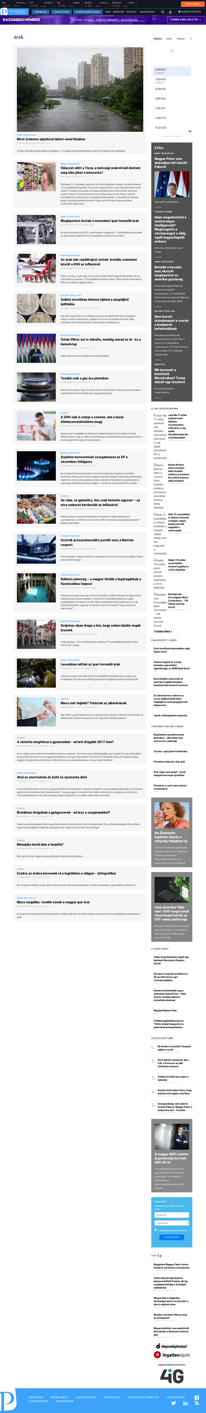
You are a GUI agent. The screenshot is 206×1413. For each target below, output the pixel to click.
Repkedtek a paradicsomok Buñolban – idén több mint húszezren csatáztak (169, 737)
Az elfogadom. (173, 1230)
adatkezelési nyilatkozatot (169, 1230)
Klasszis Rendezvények (88, 12)
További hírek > (163, 631)
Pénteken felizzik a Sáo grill (169, 761)
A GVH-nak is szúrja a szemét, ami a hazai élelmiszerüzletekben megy (92, 419)
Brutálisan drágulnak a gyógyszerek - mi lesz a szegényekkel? (64, 812)
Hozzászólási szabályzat (143, 1397)
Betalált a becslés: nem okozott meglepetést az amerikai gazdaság (169, 273)
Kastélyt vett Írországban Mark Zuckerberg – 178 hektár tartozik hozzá (178, 600)
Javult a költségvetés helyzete (170, 715)
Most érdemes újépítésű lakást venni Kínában (51, 139)
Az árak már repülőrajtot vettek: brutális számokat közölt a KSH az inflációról (99, 262)
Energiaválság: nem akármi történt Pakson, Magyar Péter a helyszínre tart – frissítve (175, 1107)
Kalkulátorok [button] (147, 12)
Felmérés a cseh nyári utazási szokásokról (170, 787)
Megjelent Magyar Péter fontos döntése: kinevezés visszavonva (172, 1266)
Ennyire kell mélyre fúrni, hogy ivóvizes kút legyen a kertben (175, 1092)
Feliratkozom (172, 1237)
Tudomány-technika (163, 212)
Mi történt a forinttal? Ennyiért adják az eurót (174, 1048)
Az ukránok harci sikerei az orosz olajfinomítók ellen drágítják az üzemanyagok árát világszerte (170, 700)
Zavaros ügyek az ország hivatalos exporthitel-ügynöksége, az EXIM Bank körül (172, 665)
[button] (170, 12)
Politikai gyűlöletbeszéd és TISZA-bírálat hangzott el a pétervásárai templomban (169, 1024)
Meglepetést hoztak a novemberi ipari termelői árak (100, 221)
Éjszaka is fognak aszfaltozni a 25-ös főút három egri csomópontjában (171, 977)
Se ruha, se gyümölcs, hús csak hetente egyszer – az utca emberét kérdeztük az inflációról (100, 502)
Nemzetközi (159, 364)
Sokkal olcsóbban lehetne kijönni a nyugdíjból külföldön (95, 302)
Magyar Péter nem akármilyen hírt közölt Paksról (170, 163)
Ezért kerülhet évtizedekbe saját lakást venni (172, 650)
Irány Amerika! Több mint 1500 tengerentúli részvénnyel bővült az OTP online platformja (171, 913)
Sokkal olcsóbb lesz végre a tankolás (173, 1078)
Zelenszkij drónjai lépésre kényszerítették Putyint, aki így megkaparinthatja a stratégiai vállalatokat (171, 1283)
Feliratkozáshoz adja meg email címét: (169, 1207)
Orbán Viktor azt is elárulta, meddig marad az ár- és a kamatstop (101, 342)
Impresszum (36, 1397)
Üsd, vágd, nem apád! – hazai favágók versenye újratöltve (170, 774)
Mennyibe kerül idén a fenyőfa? (41, 844)
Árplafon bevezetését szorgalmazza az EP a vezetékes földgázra (94, 459)
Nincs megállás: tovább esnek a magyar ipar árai (53, 902)
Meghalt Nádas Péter (165, 1010)
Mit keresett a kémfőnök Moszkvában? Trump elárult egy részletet (170, 376)
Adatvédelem (112, 1397)
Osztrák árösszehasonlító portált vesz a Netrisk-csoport (98, 542)
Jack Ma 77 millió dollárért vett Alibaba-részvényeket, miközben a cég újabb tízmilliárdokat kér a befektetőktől (178, 426)
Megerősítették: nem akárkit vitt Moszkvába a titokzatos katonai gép (171, 1331)
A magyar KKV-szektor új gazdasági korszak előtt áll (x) (171, 1158)
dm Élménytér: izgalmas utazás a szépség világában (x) (170, 837)
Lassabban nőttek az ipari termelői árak (91, 664)
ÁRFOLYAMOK (192, 4)
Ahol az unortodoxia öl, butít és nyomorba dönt (52, 777)
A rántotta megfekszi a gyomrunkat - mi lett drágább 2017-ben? (65, 742)
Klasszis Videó (61, 12)
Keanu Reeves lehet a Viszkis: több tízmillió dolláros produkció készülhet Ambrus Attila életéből (178, 472)
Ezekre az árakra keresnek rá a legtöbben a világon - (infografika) (67, 873)
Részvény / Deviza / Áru (164, 311)
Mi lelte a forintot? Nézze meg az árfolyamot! (170, 1316)
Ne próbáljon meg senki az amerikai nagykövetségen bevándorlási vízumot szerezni (171, 682)
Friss (107, 12)
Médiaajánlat (59, 1397)
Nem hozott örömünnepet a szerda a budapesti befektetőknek (171, 323)
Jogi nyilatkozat (86, 1397)
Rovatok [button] (131, 12)
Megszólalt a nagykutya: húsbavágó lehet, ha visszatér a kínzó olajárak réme (171, 1301)
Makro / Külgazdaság (164, 153)
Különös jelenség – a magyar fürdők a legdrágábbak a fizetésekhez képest (101, 581)
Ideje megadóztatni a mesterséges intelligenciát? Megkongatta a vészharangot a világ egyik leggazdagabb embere (170, 229)
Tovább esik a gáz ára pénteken (85, 378)
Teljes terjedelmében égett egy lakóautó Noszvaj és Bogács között (171, 960)
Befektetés (118, 12)
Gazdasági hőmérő (21, 20)
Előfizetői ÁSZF (176, 1397)
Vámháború (41, 12)
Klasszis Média (64, 1401)
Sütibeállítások (38, 1401)
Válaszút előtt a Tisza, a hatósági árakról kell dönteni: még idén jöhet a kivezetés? (101, 170)
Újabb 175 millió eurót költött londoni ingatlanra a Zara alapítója (178, 565)
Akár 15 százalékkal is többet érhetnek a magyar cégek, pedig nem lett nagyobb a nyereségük (179, 522)
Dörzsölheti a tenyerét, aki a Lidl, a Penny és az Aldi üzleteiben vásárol (173, 1063)
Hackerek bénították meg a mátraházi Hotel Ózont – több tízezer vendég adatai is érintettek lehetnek (170, 995)
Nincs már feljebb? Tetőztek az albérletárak (94, 703)
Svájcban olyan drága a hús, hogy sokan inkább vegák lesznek (101, 628)
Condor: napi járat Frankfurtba (170, 751)
